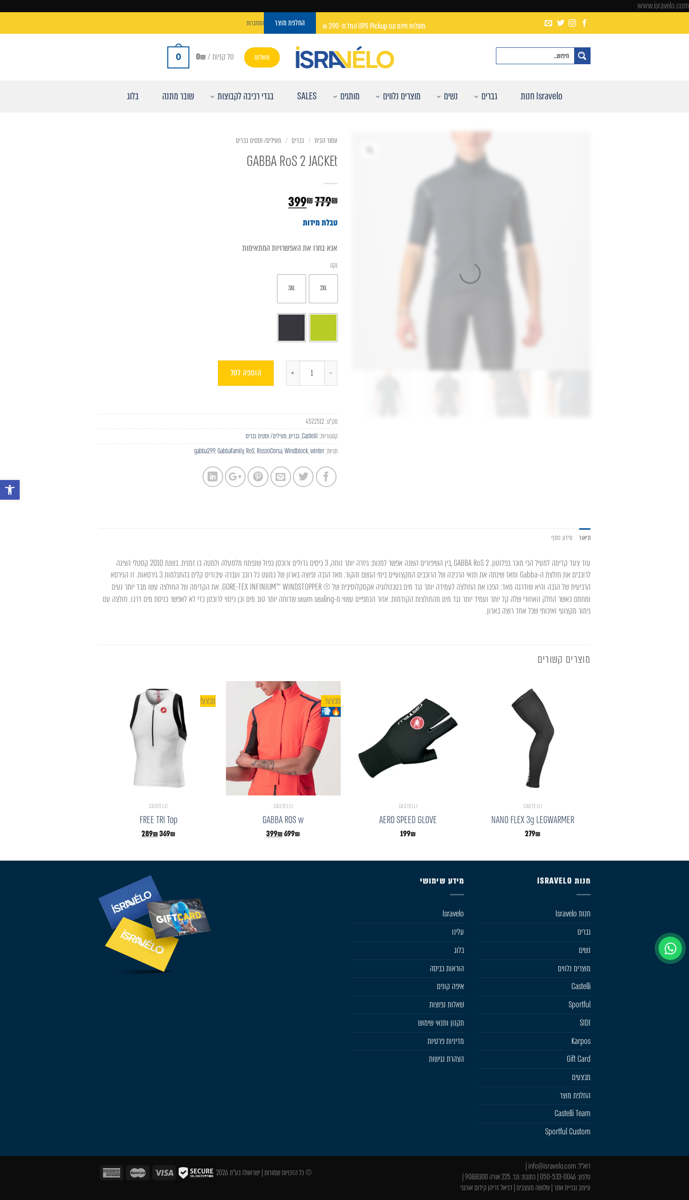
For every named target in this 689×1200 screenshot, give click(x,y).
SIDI (585, 1023)
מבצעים (581, 1077)
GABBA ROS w (283, 820)
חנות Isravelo (573, 914)
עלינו (458, 932)
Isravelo (453, 914)
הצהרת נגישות (446, 1059)
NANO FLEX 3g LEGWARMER (532, 820)
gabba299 (204, 451)
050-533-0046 (558, 1176)
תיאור (585, 537)
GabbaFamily (230, 451)
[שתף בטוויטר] (303, 476)
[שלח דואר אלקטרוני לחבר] (280, 476)
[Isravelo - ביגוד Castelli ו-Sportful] (344, 57)
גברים (298, 140)
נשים (585, 950)
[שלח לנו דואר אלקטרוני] (548, 23)
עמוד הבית (326, 140)
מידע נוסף (561, 537)
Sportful (580, 1004)
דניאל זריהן (500, 1187)
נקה (333, 265)
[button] (10, 490)
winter (317, 451)
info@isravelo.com (552, 1166)
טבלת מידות (320, 223)
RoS (250, 451)
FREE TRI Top (159, 820)
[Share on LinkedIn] (212, 476)
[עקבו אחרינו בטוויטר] (560, 23)
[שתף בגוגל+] (235, 476)
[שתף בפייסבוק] (326, 476)
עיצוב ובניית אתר (572, 1187)
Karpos (581, 1041)
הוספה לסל (246, 373)
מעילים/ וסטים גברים (258, 140)
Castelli (310, 436)
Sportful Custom (568, 1131)
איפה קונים (450, 986)
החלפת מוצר (575, 1095)
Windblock (296, 451)
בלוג (459, 950)
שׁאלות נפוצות (446, 1004)
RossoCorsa (269, 451)
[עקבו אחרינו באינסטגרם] (572, 23)
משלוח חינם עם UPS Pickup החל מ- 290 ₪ (373, 26)
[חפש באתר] (582, 56)
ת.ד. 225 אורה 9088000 (492, 1176)
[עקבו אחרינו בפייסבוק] (584, 23)
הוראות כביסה (447, 968)
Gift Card (579, 1059)
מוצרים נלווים (574, 968)
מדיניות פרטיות (445, 1041)
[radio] (323, 289)
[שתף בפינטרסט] (257, 476)
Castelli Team (572, 1113)
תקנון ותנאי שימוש (441, 1023)
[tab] (585, 538)
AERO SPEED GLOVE (408, 820)
